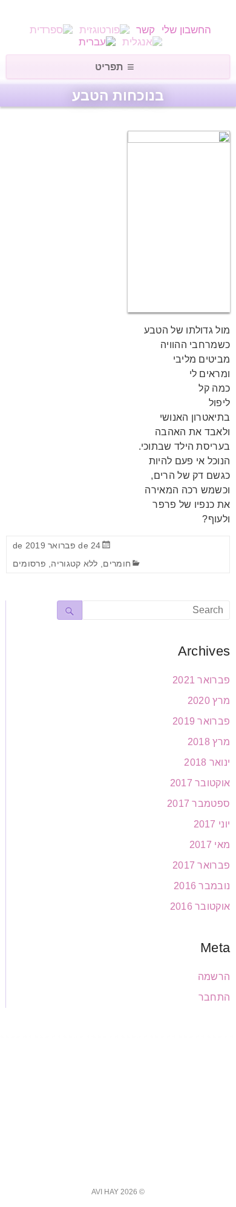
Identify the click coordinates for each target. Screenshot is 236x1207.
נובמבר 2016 (202, 886)
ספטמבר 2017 (198, 803)
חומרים (117, 563)
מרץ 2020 (209, 701)
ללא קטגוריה (74, 563)
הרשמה (214, 977)
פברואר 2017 (201, 865)
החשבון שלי (186, 30)
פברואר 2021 (201, 680)
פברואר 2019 (201, 721)
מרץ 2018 (209, 742)
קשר (145, 30)
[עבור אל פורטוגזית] (104, 30)
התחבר (214, 997)
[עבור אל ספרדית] (51, 30)
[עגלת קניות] (103, 11)
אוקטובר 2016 (200, 906)
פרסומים (29, 563)
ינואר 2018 (207, 762)
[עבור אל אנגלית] (142, 42)
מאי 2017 (209, 845)
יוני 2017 (212, 824)
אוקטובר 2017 (200, 783)
